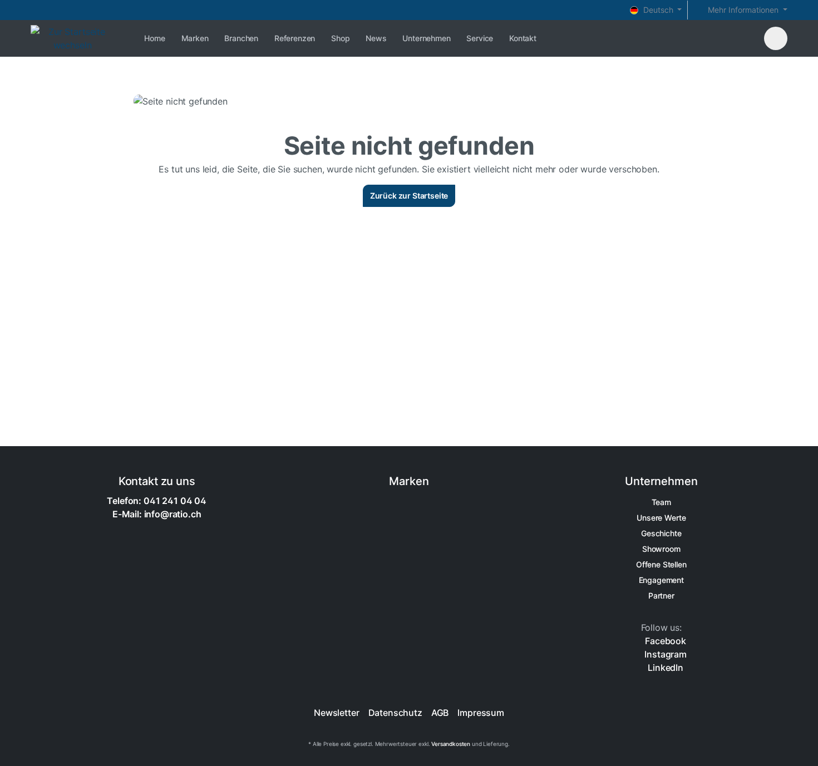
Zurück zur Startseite (409, 195)
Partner (661, 595)
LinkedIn (664, 667)
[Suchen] (730, 37)
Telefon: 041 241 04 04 (156, 500)
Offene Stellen (661, 564)
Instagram (665, 654)
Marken (408, 481)
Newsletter (336, 712)
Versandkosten (450, 743)
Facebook (664, 640)
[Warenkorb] (775, 38)
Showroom (661, 549)
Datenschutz (395, 712)
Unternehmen (661, 481)
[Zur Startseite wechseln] (72, 38)
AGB (440, 712)
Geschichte (661, 533)
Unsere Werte (661, 517)
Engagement (661, 580)
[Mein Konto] (750, 37)
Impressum (480, 712)
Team (661, 502)
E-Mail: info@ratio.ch (156, 514)
